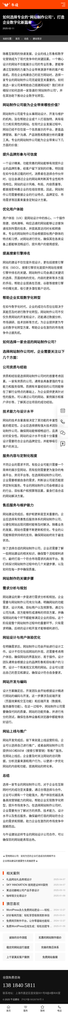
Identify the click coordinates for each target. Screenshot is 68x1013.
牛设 (8, 834)
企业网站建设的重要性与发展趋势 (20, 860)
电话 (59, 1010)
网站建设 (8, 514)
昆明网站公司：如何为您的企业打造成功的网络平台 (29, 855)
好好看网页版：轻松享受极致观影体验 (28, 915)
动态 (26, 38)
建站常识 (37, 38)
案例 (42, 1010)
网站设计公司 (40, 834)
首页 (17, 38)
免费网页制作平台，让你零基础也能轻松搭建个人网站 (36, 920)
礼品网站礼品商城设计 (19, 879)
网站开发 (10, 681)
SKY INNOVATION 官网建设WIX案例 (27, 884)
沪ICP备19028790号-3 (32, 999)
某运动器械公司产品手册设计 (22, 890)
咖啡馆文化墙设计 (16, 895)
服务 (25, 1010)
